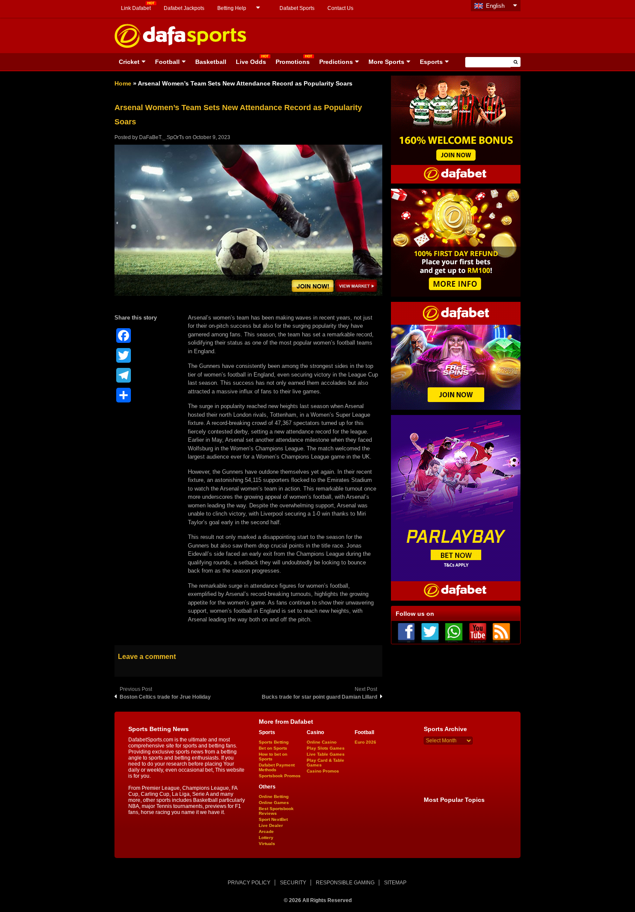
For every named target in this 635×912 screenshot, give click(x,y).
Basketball (210, 61)
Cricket (129, 61)
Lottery (266, 837)
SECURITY (293, 883)
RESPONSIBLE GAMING (345, 883)
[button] (516, 62)
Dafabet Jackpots (184, 8)
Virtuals (267, 843)
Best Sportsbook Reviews (276, 811)
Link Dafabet (136, 8)
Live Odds (251, 61)
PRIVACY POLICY (249, 883)
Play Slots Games (326, 748)
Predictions (336, 61)
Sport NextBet (273, 819)
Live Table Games (326, 754)
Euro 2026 (365, 742)
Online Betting (274, 796)
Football (167, 61)
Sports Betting (274, 742)
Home (122, 83)
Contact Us (340, 8)
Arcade (266, 831)
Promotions (293, 61)
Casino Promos (323, 771)
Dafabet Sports (296, 8)
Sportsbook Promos (280, 775)
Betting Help (231, 8)
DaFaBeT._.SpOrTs (161, 137)
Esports (431, 61)
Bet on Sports (273, 748)
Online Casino (322, 742)
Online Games (274, 802)
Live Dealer (271, 825)
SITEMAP (395, 883)
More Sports (386, 61)
